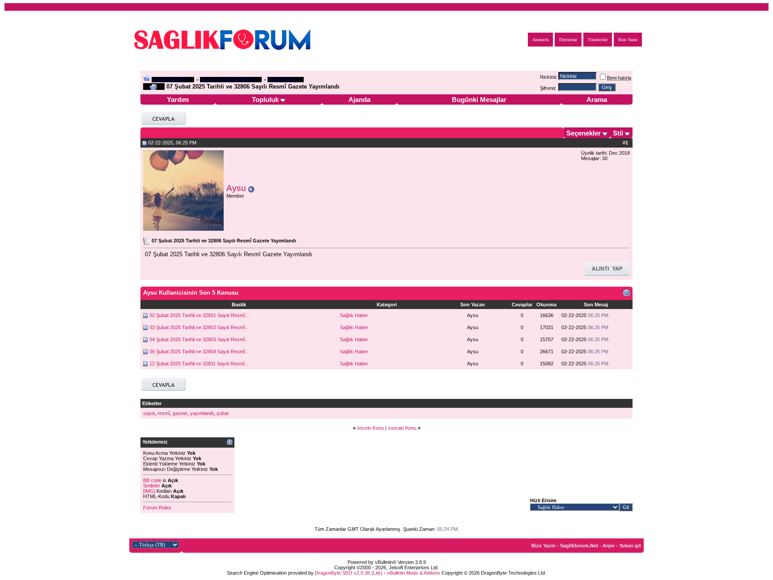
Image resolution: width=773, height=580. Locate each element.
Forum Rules (157, 507)
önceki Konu (370, 428)
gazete (180, 413)
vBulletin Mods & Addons (413, 573)
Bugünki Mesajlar (479, 99)
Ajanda (359, 99)
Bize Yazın (627, 39)
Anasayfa (540, 39)
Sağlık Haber (354, 315)
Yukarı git (630, 545)
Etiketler (151, 403)
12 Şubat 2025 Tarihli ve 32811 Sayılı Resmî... (199, 363)
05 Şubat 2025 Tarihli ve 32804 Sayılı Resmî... (199, 351)
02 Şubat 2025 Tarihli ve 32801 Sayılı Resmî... (199, 315)
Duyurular (568, 39)
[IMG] (149, 491)
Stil (618, 133)
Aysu (236, 188)
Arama (596, 99)
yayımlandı (202, 413)
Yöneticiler (597, 39)
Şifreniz (548, 88)
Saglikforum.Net (169, 79)
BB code (152, 480)
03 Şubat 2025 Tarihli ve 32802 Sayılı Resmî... (199, 327)
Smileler (151, 485)
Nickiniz (548, 77)
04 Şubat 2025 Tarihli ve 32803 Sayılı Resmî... (199, 339)
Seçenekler (583, 133)
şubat (223, 413)
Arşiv (609, 545)
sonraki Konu (402, 428)
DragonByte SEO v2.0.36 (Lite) (348, 573)
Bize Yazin (543, 545)
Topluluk (265, 99)
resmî (163, 413)
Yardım (178, 99)
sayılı (149, 413)
